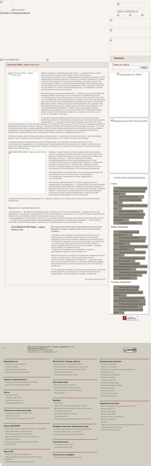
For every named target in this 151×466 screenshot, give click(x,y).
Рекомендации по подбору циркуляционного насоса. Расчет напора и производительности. (130, 266)
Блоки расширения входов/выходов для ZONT (118, 406)
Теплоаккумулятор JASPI (63, 444)
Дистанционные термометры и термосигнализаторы (73, 408)
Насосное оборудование (128, 211)
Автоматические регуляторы (111, 427)
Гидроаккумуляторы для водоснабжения (69, 434)
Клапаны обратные (108, 391)
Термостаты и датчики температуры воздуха (70, 406)
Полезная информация (10, 59)
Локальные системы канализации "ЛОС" (20, 418)
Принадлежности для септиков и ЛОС (19, 413)
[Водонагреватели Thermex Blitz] (129, 121)
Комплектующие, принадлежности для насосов (71, 367)
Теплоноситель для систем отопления (68, 457)
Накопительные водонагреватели (17, 372)
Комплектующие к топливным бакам (67, 390)
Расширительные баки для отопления (67, 432)
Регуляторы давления (109, 364)
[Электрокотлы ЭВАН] (129, 74)
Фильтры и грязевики (109, 367)
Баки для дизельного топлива (65, 385)
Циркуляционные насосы (63, 372)
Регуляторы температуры (110, 375)
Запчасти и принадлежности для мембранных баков (73, 429)
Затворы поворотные (108, 380)
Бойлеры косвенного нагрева (15, 369)
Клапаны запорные (108, 388)
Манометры (58, 403)
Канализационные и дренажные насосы (68, 364)
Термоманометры (60, 416)
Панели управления (108, 411)
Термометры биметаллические (65, 414)
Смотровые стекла (108, 372)
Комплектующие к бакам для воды (67, 387)
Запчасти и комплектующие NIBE (17, 385)
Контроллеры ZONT (108, 419)
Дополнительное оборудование (112, 417)
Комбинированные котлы (14, 403)
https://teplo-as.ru (34, 352)
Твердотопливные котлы (14, 400)
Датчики (104, 422)
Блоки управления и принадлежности (19, 431)
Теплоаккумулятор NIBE (63, 447)
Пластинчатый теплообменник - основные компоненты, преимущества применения (129, 217)
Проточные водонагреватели (15, 364)
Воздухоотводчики (108, 377)
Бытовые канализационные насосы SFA (19, 462)
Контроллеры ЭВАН (108, 414)
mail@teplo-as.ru (50, 352)
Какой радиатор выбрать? (129, 238)
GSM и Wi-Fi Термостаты (110, 430)
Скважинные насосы (12, 439)
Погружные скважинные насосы (66, 375)
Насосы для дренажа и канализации (18, 434)
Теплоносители (125, 278)
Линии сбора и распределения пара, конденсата (118, 369)
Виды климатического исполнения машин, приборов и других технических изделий (130, 191)
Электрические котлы (13, 398)
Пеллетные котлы (11, 395)
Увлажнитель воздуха (128, 223)
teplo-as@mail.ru (127, 11)
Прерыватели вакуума (109, 396)
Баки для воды (59, 393)
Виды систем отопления (128, 197)
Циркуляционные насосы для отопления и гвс (22, 437)
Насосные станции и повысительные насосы (70, 369)
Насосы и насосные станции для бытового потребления (25, 429)
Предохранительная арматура (112, 385)
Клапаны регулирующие (110, 383)
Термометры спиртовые (63, 411)
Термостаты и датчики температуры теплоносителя (73, 419)
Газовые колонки (11, 367)
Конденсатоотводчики (109, 393)
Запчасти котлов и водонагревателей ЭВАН (21, 382)
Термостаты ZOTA (108, 409)
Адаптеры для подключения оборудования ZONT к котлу (122, 425)
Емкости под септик (12, 416)
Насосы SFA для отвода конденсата (18, 454)
